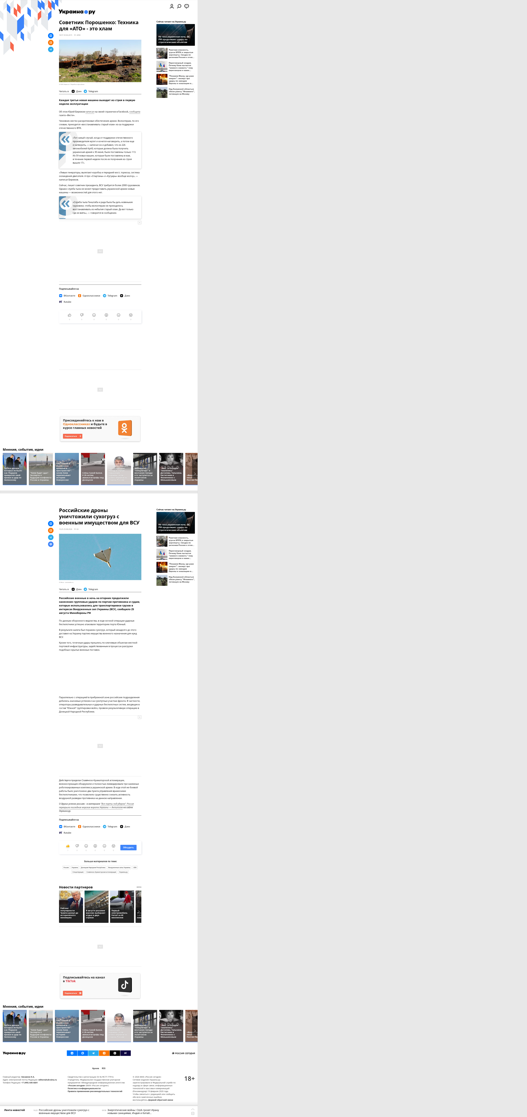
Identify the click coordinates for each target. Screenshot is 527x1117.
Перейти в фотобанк (77, 84)
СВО (135, 867)
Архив (95, 1068)
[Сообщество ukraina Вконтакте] (72, 1053)
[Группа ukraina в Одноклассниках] (104, 1053)
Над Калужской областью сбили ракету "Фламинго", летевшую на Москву (182, 91)
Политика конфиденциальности (84, 1088)
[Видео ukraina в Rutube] (125, 1053)
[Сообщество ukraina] (83, 1053)
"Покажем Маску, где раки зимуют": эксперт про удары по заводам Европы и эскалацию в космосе (181, 79)
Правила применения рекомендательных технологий (95, 1091)
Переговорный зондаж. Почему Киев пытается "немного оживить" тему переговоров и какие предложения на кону (181, 66)
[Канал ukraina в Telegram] (93, 1053)
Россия (66, 867)
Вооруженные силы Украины (119, 867)
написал (89, 111)
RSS (103, 1068)
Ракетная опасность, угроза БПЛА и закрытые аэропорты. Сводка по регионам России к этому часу (181, 53)
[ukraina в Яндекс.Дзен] (115, 1053)
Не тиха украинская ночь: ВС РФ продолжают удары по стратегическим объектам (174, 39)
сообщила (134, 111)
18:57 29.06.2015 (65, 35)
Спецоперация (77, 872)
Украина (75, 867)
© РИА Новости (64, 84)
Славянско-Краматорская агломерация (101, 872)
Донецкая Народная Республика (93, 867)
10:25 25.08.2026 (65, 529)
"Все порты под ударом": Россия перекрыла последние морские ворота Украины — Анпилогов (96, 805)
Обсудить (128, 847)
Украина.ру (123, 872)
